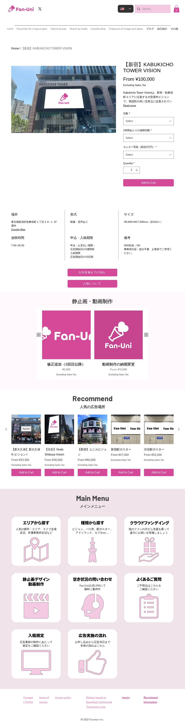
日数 (126, 113)
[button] (176, 8)
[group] (92, 343)
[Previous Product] (38, 335)
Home (15, 48)
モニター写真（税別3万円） (140, 146)
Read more (129, 105)
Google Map (18, 229)
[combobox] (148, 121)
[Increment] (137, 170)
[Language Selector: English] (126, 9)
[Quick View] (26, 429)
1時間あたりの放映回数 (137, 130)
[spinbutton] (131, 170)
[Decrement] (126, 170)
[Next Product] (146, 335)
